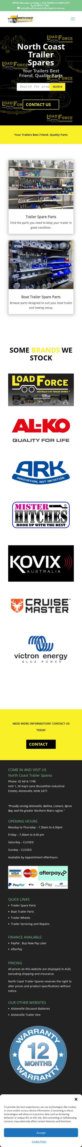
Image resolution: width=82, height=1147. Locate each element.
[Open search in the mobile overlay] (41, 87)
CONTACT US (38, 104)
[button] (76, 1099)
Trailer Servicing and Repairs (30, 924)
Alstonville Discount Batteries (30, 1008)
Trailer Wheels (20, 918)
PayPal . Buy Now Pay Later (29, 943)
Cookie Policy (39, 1141)
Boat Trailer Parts (22, 911)
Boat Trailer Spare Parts (41, 296)
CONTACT (38, 744)
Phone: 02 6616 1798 (22, 781)
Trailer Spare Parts (41, 216)
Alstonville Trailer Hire (26, 1015)
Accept (41, 1133)
